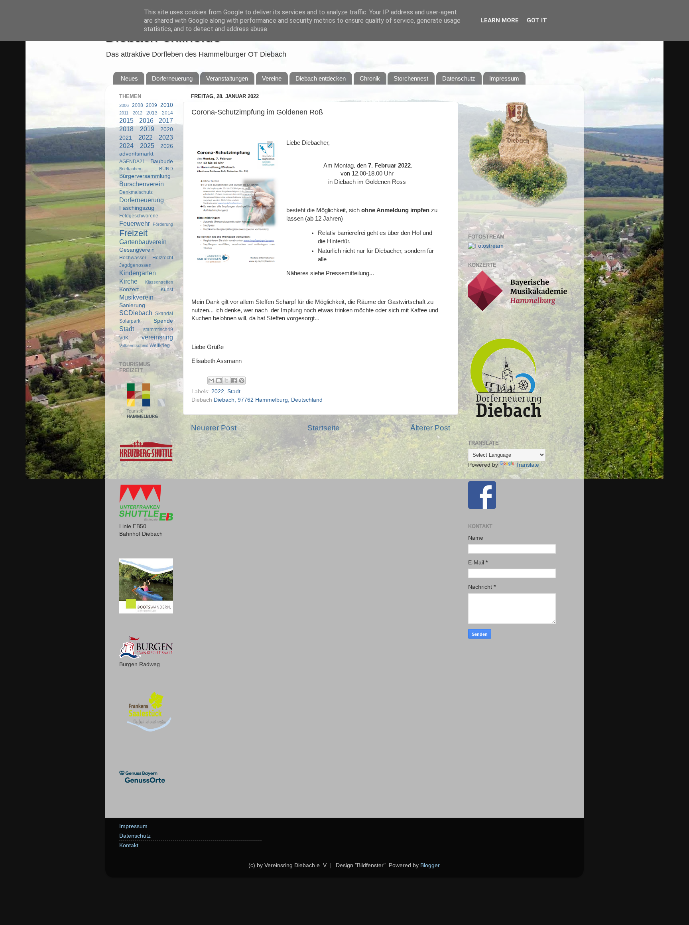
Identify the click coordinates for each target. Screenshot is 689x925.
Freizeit (133, 233)
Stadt (233, 391)
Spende (163, 321)
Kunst (167, 289)
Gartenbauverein (143, 241)
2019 (147, 128)
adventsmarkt (136, 154)
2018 (126, 128)
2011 (123, 112)
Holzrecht (162, 257)
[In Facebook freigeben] (234, 381)
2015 (126, 120)
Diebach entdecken (320, 78)
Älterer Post (430, 428)
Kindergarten (137, 272)
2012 (137, 112)
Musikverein (136, 297)
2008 (137, 105)
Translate (527, 465)
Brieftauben (130, 168)
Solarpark (129, 321)
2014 (167, 113)
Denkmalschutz (136, 192)
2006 (124, 105)
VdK (123, 338)
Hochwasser (132, 257)
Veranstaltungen (227, 78)
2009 (151, 105)
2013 (151, 113)
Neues (129, 78)
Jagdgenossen (135, 265)
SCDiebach (135, 312)
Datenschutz (458, 78)
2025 (147, 145)
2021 (125, 138)
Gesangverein (137, 250)
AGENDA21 (132, 161)
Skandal (164, 313)
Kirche (128, 281)
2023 (166, 137)
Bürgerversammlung (145, 176)
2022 (217, 391)
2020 (166, 129)
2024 (126, 145)
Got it (537, 20)
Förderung (163, 224)
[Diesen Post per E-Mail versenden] (211, 381)
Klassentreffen (159, 282)
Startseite (323, 428)
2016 (146, 120)
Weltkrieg (160, 345)
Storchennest (411, 78)
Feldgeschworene (138, 216)
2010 (166, 105)
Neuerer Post (213, 428)
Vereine (272, 78)
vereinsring (157, 337)
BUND (166, 169)
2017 (166, 120)
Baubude (161, 161)
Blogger (429, 865)
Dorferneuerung (172, 78)
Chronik (370, 78)
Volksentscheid (133, 345)
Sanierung (132, 305)
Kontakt (128, 845)
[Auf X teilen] (226, 381)
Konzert (129, 289)
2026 (166, 146)
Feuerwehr (134, 223)
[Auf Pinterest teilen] (242, 381)
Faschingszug (136, 208)
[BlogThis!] (219, 381)
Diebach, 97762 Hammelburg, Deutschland (268, 400)
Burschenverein (141, 183)
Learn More (499, 20)
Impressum (504, 78)
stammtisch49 (158, 329)
